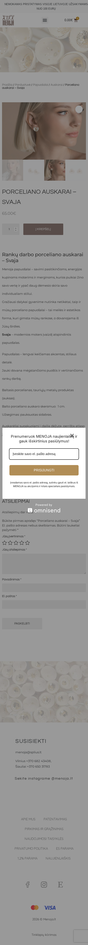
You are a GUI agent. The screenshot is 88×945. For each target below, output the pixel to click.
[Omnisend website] (44, 508)
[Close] (72, 435)
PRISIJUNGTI (44, 470)
